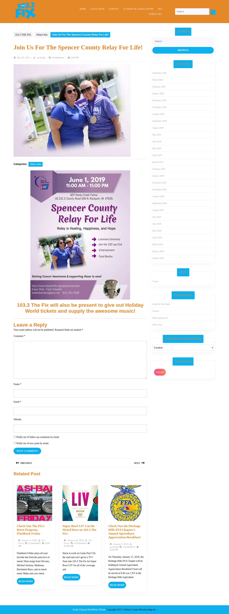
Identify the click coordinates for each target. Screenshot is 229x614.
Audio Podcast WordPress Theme (89, 609)
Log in (155, 281)
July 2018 (156, 217)
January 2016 (158, 258)
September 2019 (159, 121)
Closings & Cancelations (138, 9)
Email (17, 401)
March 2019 (157, 162)
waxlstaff (41, 58)
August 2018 (158, 210)
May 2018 (156, 231)
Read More (26, 582)
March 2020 (157, 80)
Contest (155, 311)
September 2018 (159, 203)
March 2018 (157, 244)
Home (83, 9)
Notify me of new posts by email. (32, 443)
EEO (160, 9)
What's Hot (41, 34)
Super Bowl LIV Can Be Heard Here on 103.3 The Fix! (79, 529)
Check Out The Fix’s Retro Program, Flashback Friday (31, 529)
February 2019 (158, 169)
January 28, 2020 (75, 540)
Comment (19, 336)
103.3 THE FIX (23, 34)
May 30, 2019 (23, 58)
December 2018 (159, 183)
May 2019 (156, 148)
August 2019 (158, 128)
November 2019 (159, 107)
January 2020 (158, 93)
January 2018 (158, 251)
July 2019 (156, 135)
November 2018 (159, 189)
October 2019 (158, 114)
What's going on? (160, 318)
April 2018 (157, 237)
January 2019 (158, 176)
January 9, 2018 (29, 540)
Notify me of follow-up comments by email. (37, 437)
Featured (160, 372)
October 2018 (158, 196)
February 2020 (158, 87)
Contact (114, 9)
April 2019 (157, 155)
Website (17, 419)
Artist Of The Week (161, 304)
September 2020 (159, 73)
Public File (155, 14)
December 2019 (159, 100)
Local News (97, 9)
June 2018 (156, 224)
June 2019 (156, 141)
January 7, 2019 (120, 544)
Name (17, 384)
